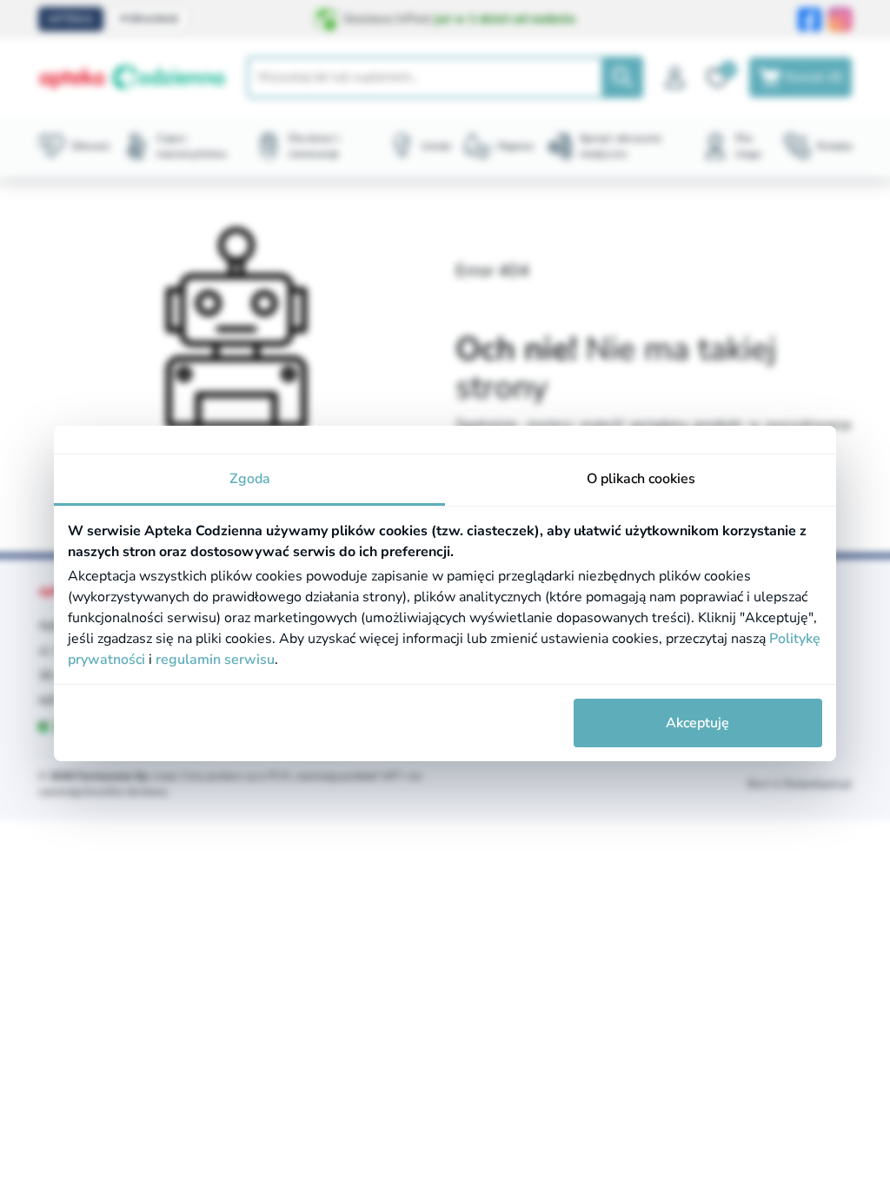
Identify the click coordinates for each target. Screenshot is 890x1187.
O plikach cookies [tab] (641, 478)
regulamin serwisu (215, 659)
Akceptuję (697, 723)
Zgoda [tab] (249, 478)
